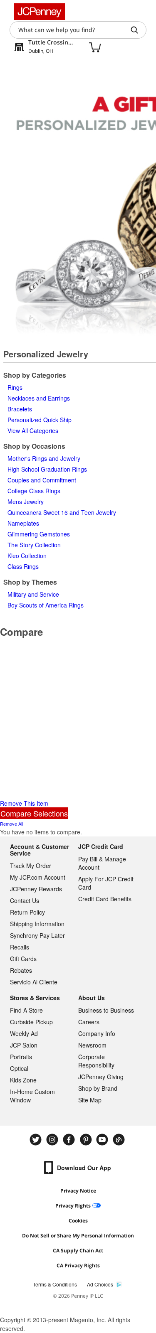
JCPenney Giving (101, 1076)
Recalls (19, 947)
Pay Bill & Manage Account (102, 863)
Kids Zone (23, 1080)
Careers (88, 1022)
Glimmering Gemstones (38, 534)
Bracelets (19, 409)
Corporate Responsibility (96, 1061)
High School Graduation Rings (47, 469)
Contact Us (24, 900)
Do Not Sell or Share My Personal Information (78, 1235)
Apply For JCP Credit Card (106, 883)
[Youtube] (103, 1139)
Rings (14, 387)
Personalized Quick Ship (39, 420)
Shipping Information (37, 924)
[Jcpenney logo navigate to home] (39, 11)
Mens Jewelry (25, 501)
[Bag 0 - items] (95, 47)
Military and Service (33, 594)
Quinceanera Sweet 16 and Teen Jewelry (61, 512)
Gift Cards (23, 958)
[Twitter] (36, 1139)
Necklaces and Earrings (38, 398)
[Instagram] (53, 1139)
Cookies (78, 1220)
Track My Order (30, 865)
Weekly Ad (24, 1033)
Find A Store (26, 1010)
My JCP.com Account (37, 877)
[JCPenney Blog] (119, 1139)
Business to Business (106, 1010)
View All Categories (32, 430)
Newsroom (92, 1045)
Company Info (96, 1033)
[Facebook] (70, 1139)
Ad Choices (100, 1284)
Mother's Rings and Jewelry (43, 458)
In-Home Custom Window (32, 1095)
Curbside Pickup (31, 1022)
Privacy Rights (73, 1205)
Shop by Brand (97, 1088)
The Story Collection (34, 545)
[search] (137, 30)
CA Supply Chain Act (78, 1250)
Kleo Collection (27, 555)
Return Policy (27, 912)
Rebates (21, 970)
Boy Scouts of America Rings (45, 605)
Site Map (90, 1100)
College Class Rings (33, 491)
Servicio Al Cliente (33, 982)
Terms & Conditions (55, 1284)
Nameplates (23, 523)
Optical (19, 1068)
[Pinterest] (86, 1139)
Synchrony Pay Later (37, 935)
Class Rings (23, 566)
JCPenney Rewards (36, 889)
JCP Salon (23, 1045)
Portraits (21, 1057)
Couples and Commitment (41, 480)
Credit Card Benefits (104, 899)
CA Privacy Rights (78, 1265)
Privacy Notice (78, 1190)
